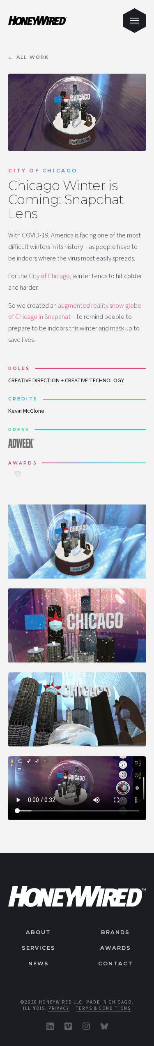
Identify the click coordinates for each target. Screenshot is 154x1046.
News (38, 963)
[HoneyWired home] (77, 896)
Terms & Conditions (103, 1008)
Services (38, 948)
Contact (115, 963)
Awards (115, 948)
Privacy (58, 1008)
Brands (115, 932)
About (38, 932)
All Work (28, 57)
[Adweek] (23, 443)
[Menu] (134, 20)
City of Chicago (49, 276)
